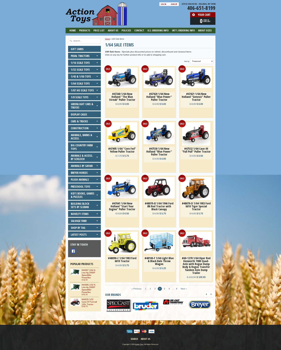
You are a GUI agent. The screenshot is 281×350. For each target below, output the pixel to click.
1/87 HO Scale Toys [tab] (82, 90)
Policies (126, 30)
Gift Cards (77, 49)
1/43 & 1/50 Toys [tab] (81, 76)
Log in (163, 4)
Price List (99, 30)
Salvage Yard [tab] (79, 221)
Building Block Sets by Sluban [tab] (80, 205)
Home (73, 30)
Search (134, 339)
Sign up (174, 4)
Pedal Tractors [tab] (80, 56)
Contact (139, 30)
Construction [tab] (80, 128)
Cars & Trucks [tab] (79, 121)
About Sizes (205, 30)
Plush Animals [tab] (80, 179)
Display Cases (79, 114)
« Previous (136, 289)
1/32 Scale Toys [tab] (80, 70)
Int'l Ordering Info (183, 30)
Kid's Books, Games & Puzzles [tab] (82, 195)
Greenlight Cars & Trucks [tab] (82, 105)
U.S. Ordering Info (158, 30)
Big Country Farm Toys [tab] (82, 147)
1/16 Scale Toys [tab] (80, 63)
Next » (184, 289)
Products (84, 30)
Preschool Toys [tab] (80, 187)
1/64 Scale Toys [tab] (80, 83)
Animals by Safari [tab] (82, 166)
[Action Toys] (96, 23)
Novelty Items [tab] (80, 214)
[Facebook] (73, 251)
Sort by (186, 61)
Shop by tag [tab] (78, 228)
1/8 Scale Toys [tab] (79, 97)
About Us (113, 30)
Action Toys (139, 344)
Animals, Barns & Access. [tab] (81, 136)
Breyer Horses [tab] (79, 173)
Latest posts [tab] (79, 235)
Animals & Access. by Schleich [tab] (82, 157)
